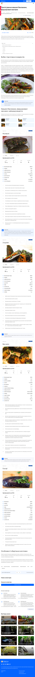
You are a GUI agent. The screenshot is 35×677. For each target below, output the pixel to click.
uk (24, 1)
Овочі (28, 566)
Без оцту (4, 50)
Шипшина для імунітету (24, 598)
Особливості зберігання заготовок (7, 53)
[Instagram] (4, 664)
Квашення (3, 568)
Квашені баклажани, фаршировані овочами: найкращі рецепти (11, 46)
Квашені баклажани (23, 566)
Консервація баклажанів (21, 12)
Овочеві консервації (7, 566)
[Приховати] (32, 43)
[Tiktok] (10, 664)
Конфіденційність (3, 670)
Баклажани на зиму (14, 12)
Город (4, 12)
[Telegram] (6, 664)
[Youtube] (8, 664)
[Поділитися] (28, 33)
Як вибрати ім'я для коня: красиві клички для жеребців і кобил (10, 598)
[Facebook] (2, 664)
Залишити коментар (17, 584)
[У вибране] (15, 617)
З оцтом (4, 49)
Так (17, 572)
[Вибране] (33, 1)
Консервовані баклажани (15, 566)
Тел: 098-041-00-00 (21, 672)
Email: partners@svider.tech (22, 673)
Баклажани (8, 12)
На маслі (4, 47)
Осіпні (31, 566)
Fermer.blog (2, 3)
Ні (19, 572)
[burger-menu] (33, 3)
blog (3, 1)
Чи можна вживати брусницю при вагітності (27, 606)
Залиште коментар (6, 582)
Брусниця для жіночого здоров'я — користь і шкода (10, 606)
